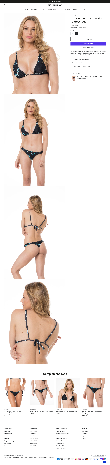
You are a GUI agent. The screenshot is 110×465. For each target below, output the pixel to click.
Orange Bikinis (34, 438)
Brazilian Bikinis (8, 429)
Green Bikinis (33, 443)
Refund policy (8, 457)
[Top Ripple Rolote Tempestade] (68, 393)
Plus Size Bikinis (60, 443)
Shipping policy (33, 457)
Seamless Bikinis (60, 431)
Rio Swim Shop (10, 455)
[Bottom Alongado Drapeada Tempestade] (74, 78)
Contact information (42, 457)
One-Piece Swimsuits (10, 436)
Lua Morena (73, 15)
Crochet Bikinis (60, 436)
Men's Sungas (60, 446)
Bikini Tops (7, 431)
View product (81, 80)
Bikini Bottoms (8, 433)
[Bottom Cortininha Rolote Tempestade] (16, 393)
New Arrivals (7, 443)
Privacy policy (16, 457)
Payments (85, 436)
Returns (84, 438)
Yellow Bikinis (33, 441)
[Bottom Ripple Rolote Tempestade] (42, 393)
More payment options (88, 47)
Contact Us (85, 429)
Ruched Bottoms (61, 448)
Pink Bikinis (33, 436)
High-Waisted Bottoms (62, 433)
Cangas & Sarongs (9, 441)
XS (73, 34)
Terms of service (24, 457)
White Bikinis (33, 431)
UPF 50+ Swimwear (61, 429)
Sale (5, 446)
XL (89, 34)
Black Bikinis (33, 429)
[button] (5, 5)
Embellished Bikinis (61, 438)
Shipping (72, 27)
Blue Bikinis (33, 446)
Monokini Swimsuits (61, 441)
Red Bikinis (33, 433)
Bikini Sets (6, 438)
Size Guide (85, 431)
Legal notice (51, 457)
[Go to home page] (55, 5)
